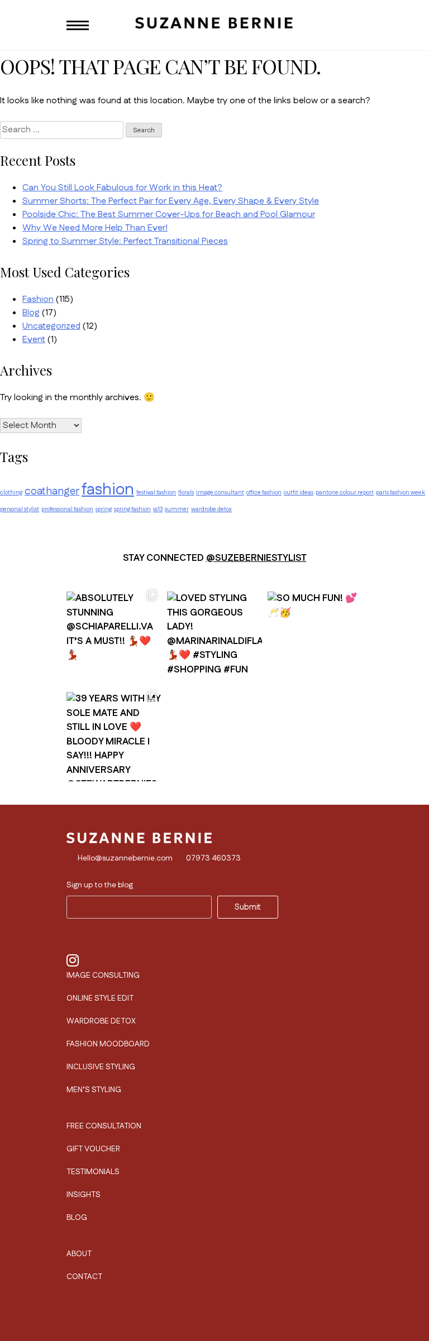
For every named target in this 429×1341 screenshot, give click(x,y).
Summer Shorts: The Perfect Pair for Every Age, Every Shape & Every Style (170, 201)
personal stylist (19, 509)
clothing (11, 492)
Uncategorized (51, 326)
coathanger (52, 491)
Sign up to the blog (99, 885)
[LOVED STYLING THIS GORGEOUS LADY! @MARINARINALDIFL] (214, 633)
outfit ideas (298, 492)
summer (177, 509)
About (79, 1254)
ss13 (158, 509)
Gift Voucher (93, 1149)
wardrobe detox (211, 509)
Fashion (38, 299)
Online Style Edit (100, 998)
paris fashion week (400, 492)
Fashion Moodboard (108, 1044)
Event (33, 339)
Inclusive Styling (100, 1067)
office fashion (264, 492)
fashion (108, 489)
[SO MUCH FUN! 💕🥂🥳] (315, 633)
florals (186, 492)
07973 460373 (213, 858)
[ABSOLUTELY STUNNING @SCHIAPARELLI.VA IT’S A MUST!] (113, 633)
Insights (83, 1194)
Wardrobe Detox (101, 1021)
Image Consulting (103, 975)
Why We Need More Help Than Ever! (95, 228)
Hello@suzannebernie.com (125, 858)
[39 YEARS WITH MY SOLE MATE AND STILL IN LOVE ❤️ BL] (113, 733)
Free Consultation (103, 1126)
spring (104, 509)
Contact (84, 1276)
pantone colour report (345, 492)
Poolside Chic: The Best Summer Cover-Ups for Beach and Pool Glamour (168, 214)
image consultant (220, 492)
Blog (31, 312)
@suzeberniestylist (256, 558)
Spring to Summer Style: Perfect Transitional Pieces (125, 241)
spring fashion (132, 509)
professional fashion (67, 509)
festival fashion (156, 492)
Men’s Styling (93, 1089)
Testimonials (93, 1171)
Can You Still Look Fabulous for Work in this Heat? (122, 187)
